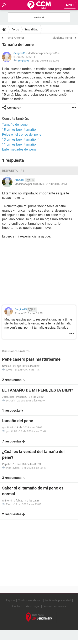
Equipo (10, 600)
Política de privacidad (58, 600)
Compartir (14, 107)
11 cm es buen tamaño (19, 144)
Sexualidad (31, 29)
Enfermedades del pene (19, 149)
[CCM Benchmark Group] (39, 617)
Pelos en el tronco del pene (21, 134)
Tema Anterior (15, 37)
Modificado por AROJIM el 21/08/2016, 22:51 (41, 184)
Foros (15, 29)
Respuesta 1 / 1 (13, 170)
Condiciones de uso (29, 600)
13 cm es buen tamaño (19, 139)
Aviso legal (33, 606)
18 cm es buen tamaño (19, 129)
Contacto (17, 606)
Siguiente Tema (62, 37)
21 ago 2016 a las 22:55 (45, 60)
